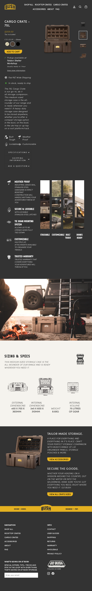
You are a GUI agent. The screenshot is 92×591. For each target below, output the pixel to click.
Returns (51, 541)
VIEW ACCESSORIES (58, 459)
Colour (12, 39)
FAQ (57, 9)
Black (18, 44)
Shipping (51, 537)
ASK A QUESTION (18, 166)
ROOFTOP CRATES (43, 4)
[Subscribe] (36, 575)
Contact (51, 529)
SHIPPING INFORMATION (18, 159)
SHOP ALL (28, 4)
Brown (12, 44)
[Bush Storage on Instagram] (48, 575)
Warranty (52, 545)
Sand (7, 44)
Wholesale (52, 549)
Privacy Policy (54, 553)
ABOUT (50, 9)
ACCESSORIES (39, 9)
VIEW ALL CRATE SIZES (60, 494)
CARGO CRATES (60, 4)
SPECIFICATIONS (17, 152)
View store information (16, 70)
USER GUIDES (53, 533)
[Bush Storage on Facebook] (53, 575)
